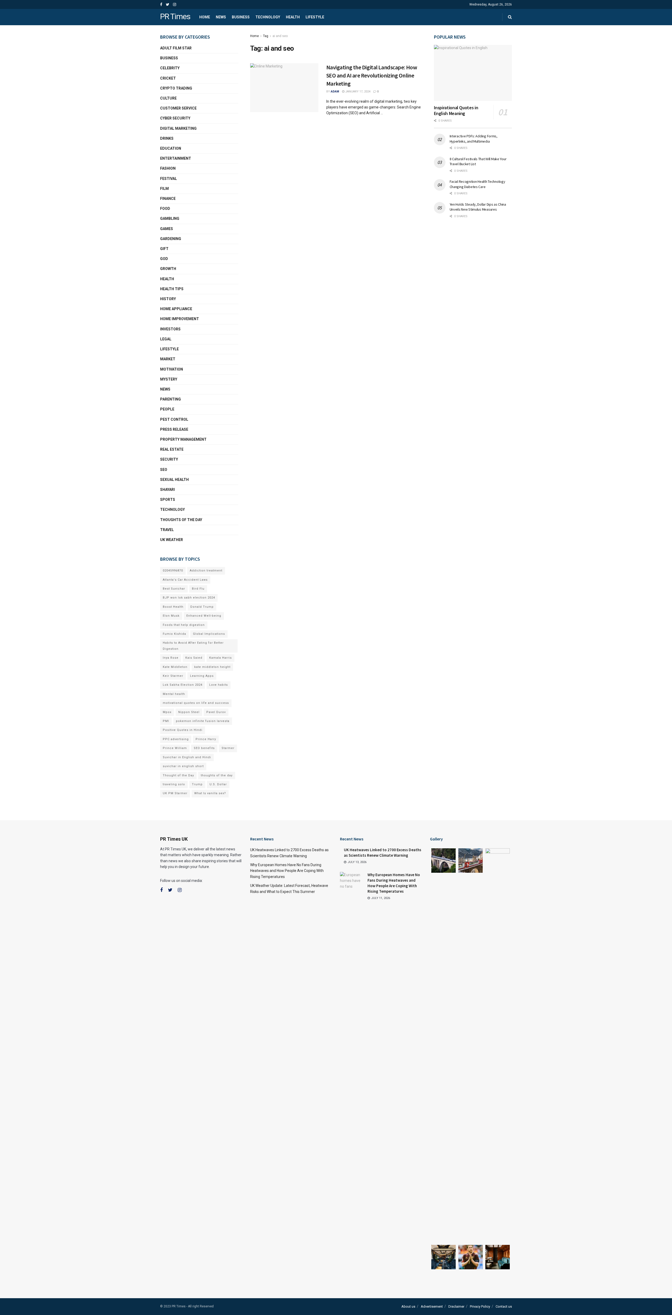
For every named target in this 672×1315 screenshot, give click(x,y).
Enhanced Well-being (203, 615)
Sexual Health (174, 479)
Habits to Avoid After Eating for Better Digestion (193, 645)
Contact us (504, 1306)
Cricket (168, 78)
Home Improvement (179, 319)
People (167, 409)
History (168, 299)
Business (241, 17)
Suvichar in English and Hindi (187, 757)
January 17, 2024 (357, 91)
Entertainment (175, 158)
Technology (267, 17)
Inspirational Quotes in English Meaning (456, 111)
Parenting (170, 399)
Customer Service (178, 108)
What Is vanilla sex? (210, 793)
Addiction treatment (206, 570)
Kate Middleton (175, 667)
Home (204, 17)
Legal (165, 339)
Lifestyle (315, 17)
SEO (163, 469)
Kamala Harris (220, 657)
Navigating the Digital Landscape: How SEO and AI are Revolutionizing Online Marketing (371, 75)
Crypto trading (176, 88)
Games (166, 229)
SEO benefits (204, 748)
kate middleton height (212, 667)
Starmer (228, 748)
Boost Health (173, 607)
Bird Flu (198, 588)
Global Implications (209, 634)
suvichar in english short (183, 766)
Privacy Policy (480, 1306)
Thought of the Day (178, 775)
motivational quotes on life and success (196, 703)
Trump (197, 784)
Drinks (167, 138)
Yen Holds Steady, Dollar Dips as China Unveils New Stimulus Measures (478, 207)
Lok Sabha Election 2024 (182, 685)
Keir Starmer (173, 676)
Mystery (168, 379)
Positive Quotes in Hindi (182, 730)
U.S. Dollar (218, 784)
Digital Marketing (178, 128)
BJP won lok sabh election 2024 (189, 597)
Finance (168, 198)
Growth (168, 269)
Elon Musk (171, 615)
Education (170, 148)
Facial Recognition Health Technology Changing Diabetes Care (477, 184)
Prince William (175, 748)
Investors (170, 329)
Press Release (174, 429)
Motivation (171, 369)
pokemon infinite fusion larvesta (202, 721)
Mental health (174, 694)
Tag (265, 36)
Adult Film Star (176, 48)
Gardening (170, 239)
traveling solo (174, 784)
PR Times (175, 17)
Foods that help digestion (184, 625)
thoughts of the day (181, 520)
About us (408, 1306)
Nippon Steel (189, 712)
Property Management (183, 439)
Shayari (167, 489)
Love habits (218, 685)
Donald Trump (202, 607)
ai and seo (280, 36)
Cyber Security (175, 118)
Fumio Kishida (174, 634)
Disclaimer (456, 1306)
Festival (168, 178)
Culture (168, 98)
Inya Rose (170, 657)
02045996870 (173, 570)
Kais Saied (193, 657)
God (164, 259)
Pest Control (174, 419)
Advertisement (432, 1306)
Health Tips (171, 289)
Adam (335, 91)
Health (293, 17)
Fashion (168, 168)
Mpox (167, 712)
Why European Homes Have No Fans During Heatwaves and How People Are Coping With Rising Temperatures (287, 871)
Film (164, 188)
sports (167, 499)
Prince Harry (206, 739)
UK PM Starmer (175, 793)
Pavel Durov (216, 712)
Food (165, 208)
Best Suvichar (174, 588)
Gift (164, 249)
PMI (166, 721)
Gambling (169, 218)
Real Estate (171, 449)
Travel (167, 530)
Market (167, 359)
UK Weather (171, 540)
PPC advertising (176, 739)
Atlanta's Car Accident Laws (185, 579)
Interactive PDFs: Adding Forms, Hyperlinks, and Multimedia (473, 139)
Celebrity (170, 68)
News (221, 17)
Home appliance (176, 309)
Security (169, 459)
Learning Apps (202, 676)
